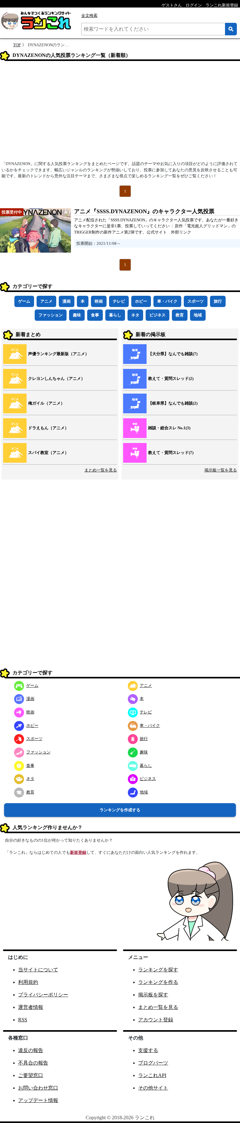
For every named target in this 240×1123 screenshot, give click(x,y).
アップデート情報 (38, 1100)
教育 (180, 315)
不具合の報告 (33, 1062)
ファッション (50, 315)
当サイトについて (38, 969)
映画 (99, 301)
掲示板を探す (153, 994)
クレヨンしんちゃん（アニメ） (56, 378)
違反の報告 (30, 1050)
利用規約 (28, 982)
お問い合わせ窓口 (38, 1087)
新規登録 (78, 852)
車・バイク (167, 301)
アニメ (46, 301)
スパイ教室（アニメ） (48, 452)
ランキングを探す (158, 969)
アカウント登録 (155, 1019)
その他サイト (153, 1087)
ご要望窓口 (30, 1075)
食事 (95, 315)
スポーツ (196, 301)
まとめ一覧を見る (100, 470)
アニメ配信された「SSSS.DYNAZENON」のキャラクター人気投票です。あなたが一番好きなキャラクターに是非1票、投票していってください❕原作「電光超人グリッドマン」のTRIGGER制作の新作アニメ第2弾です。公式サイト (156, 226)
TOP (17, 45)
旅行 (218, 301)
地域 (198, 315)
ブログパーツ (153, 1062)
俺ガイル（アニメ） (46, 403)
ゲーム (24, 301)
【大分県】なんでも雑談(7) (173, 353)
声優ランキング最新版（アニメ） (58, 353)
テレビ (119, 301)
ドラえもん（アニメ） (48, 428)
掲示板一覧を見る (220, 470)
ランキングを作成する (120, 810)
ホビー (141, 301)
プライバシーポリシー (43, 994)
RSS (22, 1019)
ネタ (135, 315)
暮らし (115, 315)
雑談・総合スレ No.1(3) (169, 428)
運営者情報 (30, 1007)
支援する (148, 1050)
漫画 (66, 301)
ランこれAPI (152, 1075)
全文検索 (89, 15)
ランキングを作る (158, 982)
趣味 (77, 315)
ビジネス (157, 315)
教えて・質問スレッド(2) (170, 378)
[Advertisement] (120, 113)
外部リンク (181, 232)
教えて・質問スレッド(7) (170, 452)
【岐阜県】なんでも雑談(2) (173, 403)
